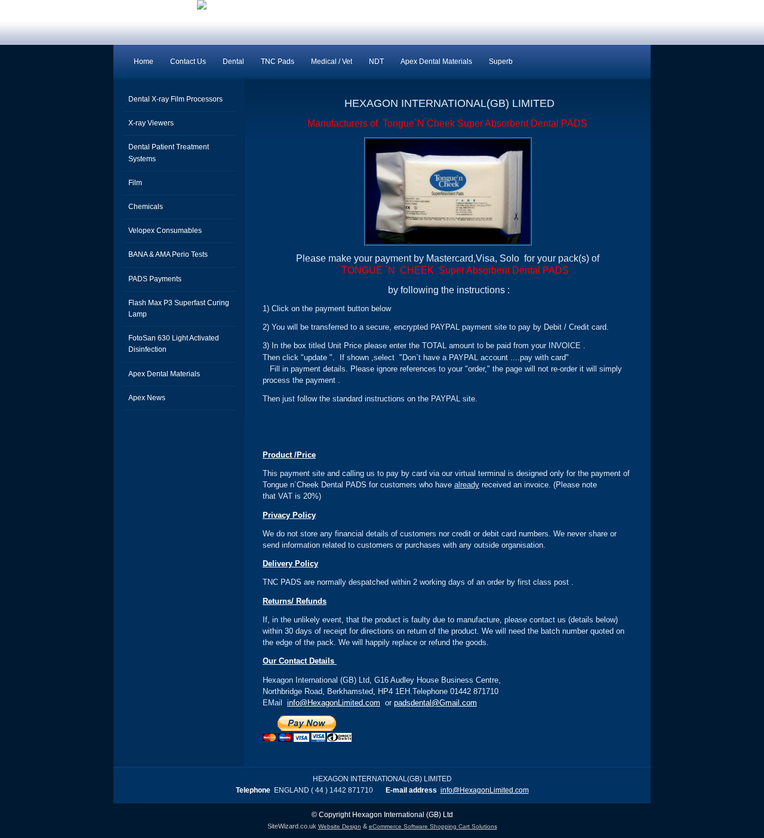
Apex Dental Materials (436, 61)
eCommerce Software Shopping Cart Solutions (433, 826)
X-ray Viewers (151, 123)
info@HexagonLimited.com (333, 702)
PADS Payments (154, 279)
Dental (233, 61)
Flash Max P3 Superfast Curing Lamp (178, 308)
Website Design (339, 826)
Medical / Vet (331, 61)
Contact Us (188, 61)
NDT (376, 61)
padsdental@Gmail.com (435, 702)
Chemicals (145, 206)
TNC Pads (277, 61)
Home (143, 61)
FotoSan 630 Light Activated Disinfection (173, 344)
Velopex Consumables (165, 230)
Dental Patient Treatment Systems (168, 152)
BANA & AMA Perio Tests (168, 254)
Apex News (146, 398)
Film (135, 183)
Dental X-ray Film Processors (175, 99)
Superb (501, 61)
